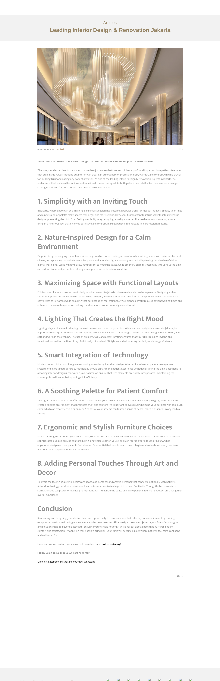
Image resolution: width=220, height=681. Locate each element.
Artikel (60, 149)
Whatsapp (89, 561)
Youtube (78, 561)
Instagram (66, 561)
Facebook (53, 561)
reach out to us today (107, 544)
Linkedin (42, 561)
